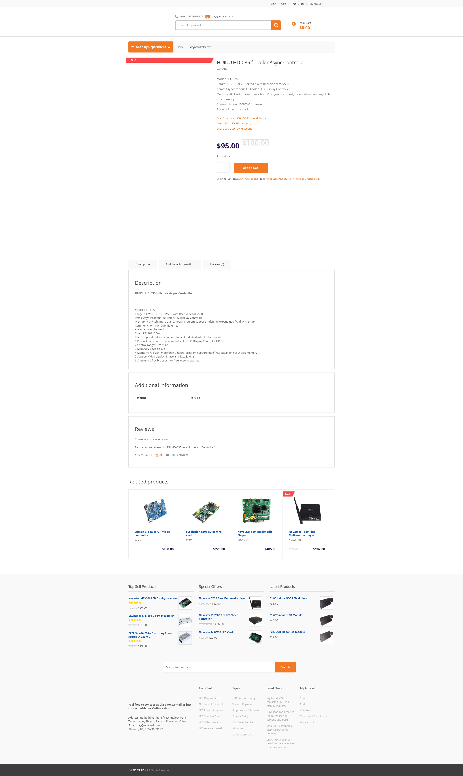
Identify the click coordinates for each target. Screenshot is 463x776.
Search (285, 667)
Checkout (305, 710)
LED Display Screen (210, 698)
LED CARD (137, 770)
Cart (283, 4)
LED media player (311, 178)
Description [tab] (142, 264)
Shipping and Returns (245, 710)
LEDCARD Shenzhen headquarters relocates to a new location (281, 743)
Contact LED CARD (243, 734)
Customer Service (243, 722)
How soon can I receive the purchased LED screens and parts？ (280, 715)
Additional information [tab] (180, 264)
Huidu (298, 178)
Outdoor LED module (211, 704)
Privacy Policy (240, 716)
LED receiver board (210, 728)
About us (237, 728)
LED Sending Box (209, 716)
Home (180, 47)
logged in (159, 455)
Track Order (297, 4)
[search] (276, 25)
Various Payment (242, 704)
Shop (303, 698)
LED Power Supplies (211, 710)
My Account (316, 4)
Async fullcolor (286, 178)
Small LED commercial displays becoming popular (280, 729)
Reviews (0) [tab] (217, 264)
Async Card (271, 178)
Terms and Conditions (313, 716)
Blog (273, 4)
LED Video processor (211, 722)
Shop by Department (151, 47)
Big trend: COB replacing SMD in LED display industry (280, 702)
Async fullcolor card (248, 178)
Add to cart (250, 168)
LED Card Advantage (244, 698)
